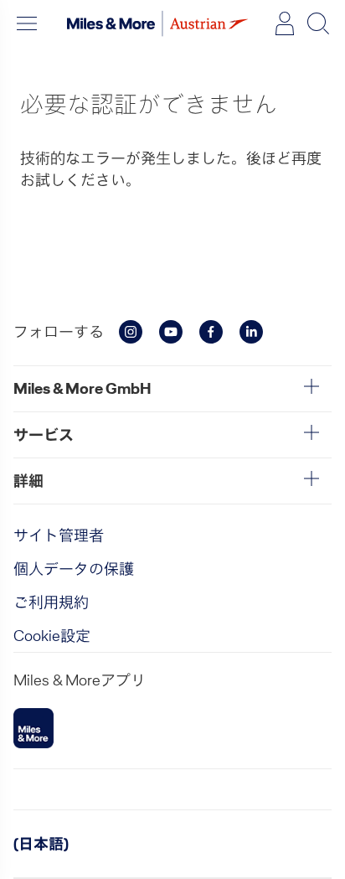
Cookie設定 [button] (51, 635)
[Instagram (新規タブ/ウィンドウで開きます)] (131, 332)
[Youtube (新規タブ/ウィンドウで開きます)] (171, 332)
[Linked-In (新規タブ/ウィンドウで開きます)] (251, 332)
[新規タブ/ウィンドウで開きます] (33, 728)
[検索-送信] (318, 23)
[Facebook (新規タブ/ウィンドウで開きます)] (211, 332)
